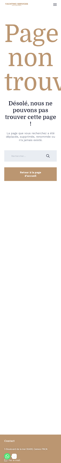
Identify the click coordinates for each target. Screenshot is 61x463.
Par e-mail (14, 460)
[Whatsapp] (7, 456)
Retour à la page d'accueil (30, 174)
